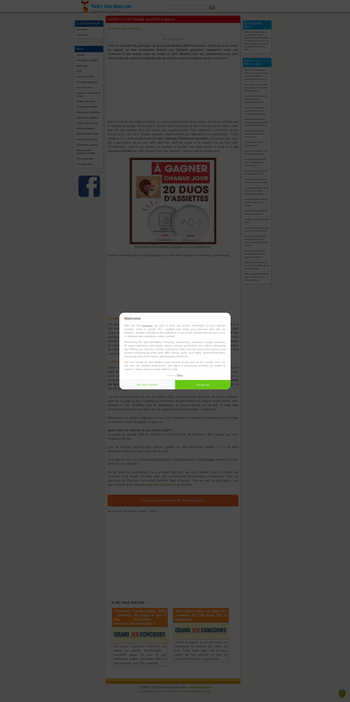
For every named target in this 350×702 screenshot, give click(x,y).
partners (147, 325)
